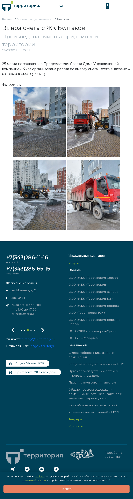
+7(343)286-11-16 (27, 257)
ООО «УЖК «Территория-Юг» (91, 298)
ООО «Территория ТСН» (87, 312)
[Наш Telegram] (57, 470)
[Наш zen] (28, 470)
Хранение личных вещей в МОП (94, 412)
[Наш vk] (42, 470)
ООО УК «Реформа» (84, 338)
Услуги (74, 263)
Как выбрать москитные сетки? (93, 405)
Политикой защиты (34, 480)
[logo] (21, 5)
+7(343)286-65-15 (28, 268)
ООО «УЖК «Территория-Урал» (92, 331)
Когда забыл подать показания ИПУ (96, 364)
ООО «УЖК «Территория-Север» (93, 277)
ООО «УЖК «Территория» (88, 284)
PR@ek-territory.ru (43, 346)
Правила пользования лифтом (92, 382)
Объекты (75, 270)
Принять (67, 489)
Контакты (76, 426)
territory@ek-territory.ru (37, 339)
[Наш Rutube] (13, 470)
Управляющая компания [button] (87, 255)
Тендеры (76, 419)
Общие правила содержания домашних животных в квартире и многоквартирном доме (95, 394)
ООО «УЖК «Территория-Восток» (94, 305)
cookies (39, 476)
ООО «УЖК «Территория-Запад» (93, 291)
